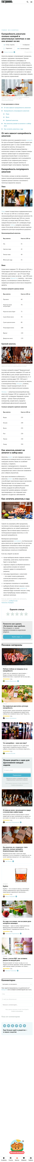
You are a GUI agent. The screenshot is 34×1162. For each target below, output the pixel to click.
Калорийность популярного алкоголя (16, 111)
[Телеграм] (4, 1025)
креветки (23, 588)
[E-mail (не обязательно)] (17, 999)
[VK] (8, 1025)
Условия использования (17, 785)
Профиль (31, 1160)
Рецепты (11, 1160)
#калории (11, 602)
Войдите (4, 990)
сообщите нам (13, 600)
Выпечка (17, 1160)
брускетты (14, 278)
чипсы (13, 225)
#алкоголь (5, 602)
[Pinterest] (16, 1025)
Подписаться (17, 775)
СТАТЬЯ (5, 666)
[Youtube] (20, 1025)
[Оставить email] (17, 770)
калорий (29, 140)
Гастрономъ (4, 1160)
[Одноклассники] (12, 1025)
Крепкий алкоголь (12, 120)
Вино (7, 117)
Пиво (7, 114)
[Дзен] (24, 1025)
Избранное (23, 1160)
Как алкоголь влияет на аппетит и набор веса (17, 125)
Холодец (19, 383)
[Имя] (17, 994)
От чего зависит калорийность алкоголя (17, 108)
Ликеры (4, 392)
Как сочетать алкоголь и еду (13, 129)
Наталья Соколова (8, 52)
